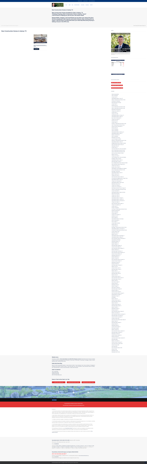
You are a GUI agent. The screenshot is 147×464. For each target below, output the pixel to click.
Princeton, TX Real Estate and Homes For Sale (119, 123)
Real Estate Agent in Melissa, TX (117, 245)
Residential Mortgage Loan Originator (65, 451)
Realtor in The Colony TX (115, 340)
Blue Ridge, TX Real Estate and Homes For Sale (119, 227)
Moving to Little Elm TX (115, 336)
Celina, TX (58, 446)
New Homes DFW (114, 346)
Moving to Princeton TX (115, 263)
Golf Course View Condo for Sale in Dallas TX (119, 319)
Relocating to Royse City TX (116, 183)
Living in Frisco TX (114, 147)
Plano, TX (82, 445)
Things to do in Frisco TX (115, 165)
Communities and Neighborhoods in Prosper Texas (119, 178)
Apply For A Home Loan (116, 82)
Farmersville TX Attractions (116, 101)
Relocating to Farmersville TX (116, 109)
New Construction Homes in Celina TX (118, 176)
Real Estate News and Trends (116, 102)
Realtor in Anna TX (115, 234)
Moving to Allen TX (115, 224)
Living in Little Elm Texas (115, 231)
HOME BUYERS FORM (55, 372)
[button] (40, 38)
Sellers (60, 445)
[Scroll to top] (145, 462)
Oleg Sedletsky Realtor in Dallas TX (117, 116)
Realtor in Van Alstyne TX (116, 312)
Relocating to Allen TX (115, 232)
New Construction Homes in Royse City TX (118, 164)
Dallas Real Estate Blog (57, 363)
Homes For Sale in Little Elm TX (116, 335)
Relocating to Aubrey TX (115, 308)
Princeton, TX (63, 446)
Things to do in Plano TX (115, 119)
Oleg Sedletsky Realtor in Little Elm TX (118, 199)
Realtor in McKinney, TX (115, 249)
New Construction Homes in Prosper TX (118, 293)
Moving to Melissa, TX (115, 242)
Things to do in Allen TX (115, 155)
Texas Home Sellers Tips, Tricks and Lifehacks (119, 148)
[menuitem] (80, 1)
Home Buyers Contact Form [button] (73, 382)
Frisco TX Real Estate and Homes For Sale (118, 169)
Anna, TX (76, 446)
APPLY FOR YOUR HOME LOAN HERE (59, 453)
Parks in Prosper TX (115, 217)
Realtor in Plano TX (115, 298)
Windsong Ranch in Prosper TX (116, 294)
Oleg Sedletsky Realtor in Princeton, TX (118, 115)
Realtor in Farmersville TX (116, 134)
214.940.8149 (56, 456)
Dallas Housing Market (115, 94)
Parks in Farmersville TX (115, 220)
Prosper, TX (55, 446)
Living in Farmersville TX (115, 190)
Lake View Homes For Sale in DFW (117, 343)
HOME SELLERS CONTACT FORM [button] (88, 382)
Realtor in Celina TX (115, 280)
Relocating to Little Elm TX (116, 333)
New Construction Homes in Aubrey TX (118, 311)
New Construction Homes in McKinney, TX (118, 252)
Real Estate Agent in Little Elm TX (117, 332)
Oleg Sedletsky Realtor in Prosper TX (117, 197)
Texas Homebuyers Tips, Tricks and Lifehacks (119, 157)
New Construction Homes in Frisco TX (117, 277)
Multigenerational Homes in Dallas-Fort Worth (119, 143)
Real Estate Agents (115, 339)
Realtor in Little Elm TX (115, 329)
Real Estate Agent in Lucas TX (116, 269)
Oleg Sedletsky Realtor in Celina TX (117, 141)
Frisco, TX (79, 445)
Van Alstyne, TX (80, 446)
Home (2, 25)
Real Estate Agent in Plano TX (116, 301)
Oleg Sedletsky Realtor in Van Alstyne (117, 218)
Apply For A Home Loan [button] (58, 382)
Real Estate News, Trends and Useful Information (61, 367)
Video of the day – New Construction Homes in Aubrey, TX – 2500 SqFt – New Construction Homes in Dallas (40, 46)
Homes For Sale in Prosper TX (116, 291)
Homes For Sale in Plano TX (116, 300)
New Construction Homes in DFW (117, 347)
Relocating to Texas (115, 350)
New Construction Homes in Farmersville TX (118, 238)
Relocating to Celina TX (115, 284)
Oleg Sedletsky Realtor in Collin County (118, 182)
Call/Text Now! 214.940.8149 (64, 20)
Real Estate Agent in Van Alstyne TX (117, 315)
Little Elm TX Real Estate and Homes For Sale (119, 189)
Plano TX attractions (115, 136)
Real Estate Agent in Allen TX (116, 273)
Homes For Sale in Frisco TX (116, 276)
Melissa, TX (72, 446)
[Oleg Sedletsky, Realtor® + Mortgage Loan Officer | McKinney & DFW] (57, 5)
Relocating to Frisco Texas (116, 137)
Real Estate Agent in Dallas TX (116, 322)
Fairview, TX (90, 445)
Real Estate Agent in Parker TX (116, 305)
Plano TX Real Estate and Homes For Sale (118, 150)
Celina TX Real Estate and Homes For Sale (118, 151)
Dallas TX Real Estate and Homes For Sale (118, 108)
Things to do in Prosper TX (116, 185)
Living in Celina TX (114, 122)
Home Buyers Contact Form (117, 85)
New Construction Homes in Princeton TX (118, 259)
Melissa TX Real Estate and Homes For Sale (118, 99)
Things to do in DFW (115, 113)
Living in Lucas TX (114, 206)
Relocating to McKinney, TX (116, 255)
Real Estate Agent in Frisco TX (116, 279)
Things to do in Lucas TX (115, 196)
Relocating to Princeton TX (116, 262)
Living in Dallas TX (114, 213)
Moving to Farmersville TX (116, 210)
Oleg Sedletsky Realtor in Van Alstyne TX (118, 228)
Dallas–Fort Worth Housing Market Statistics (58, 365)
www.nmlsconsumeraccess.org (83, 455)
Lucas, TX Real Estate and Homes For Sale (118, 106)
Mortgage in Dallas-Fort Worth (116, 158)
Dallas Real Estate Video (62, 361)
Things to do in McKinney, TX (116, 204)
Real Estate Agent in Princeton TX (117, 265)
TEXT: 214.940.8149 (55, 371)
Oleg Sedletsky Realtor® (69, 428)
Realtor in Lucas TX (115, 266)
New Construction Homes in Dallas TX (118, 203)
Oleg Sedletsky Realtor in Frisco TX (117, 179)
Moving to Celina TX (115, 283)
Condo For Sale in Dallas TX (116, 326)
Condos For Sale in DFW (115, 318)
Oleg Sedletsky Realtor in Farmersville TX (118, 200)
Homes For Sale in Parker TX (116, 304)
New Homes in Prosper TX (116, 287)
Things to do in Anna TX (115, 175)
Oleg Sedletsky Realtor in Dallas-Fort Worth (118, 192)
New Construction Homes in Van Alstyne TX (118, 314)
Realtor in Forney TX (115, 154)
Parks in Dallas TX (114, 221)
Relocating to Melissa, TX (116, 241)
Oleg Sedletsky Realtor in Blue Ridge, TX (118, 235)
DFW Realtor (114, 297)
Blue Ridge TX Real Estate (116, 171)
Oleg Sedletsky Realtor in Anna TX (117, 172)
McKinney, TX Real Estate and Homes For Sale (119, 140)
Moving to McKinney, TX (115, 256)
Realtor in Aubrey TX (115, 307)
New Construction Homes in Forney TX (118, 144)
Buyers (57, 445)
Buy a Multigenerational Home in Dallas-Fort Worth (119, 162)
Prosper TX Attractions (115, 207)
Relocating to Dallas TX (115, 325)
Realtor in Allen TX (114, 270)
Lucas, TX (86, 445)
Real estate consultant (115, 328)
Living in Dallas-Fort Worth (70, 365)
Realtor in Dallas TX (115, 321)
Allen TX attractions (115, 95)
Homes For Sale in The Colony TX (117, 342)
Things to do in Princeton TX (116, 214)
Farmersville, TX (67, 446)
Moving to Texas (114, 349)
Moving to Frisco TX (115, 120)
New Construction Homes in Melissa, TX (118, 248)
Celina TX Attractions (115, 130)
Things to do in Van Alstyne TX (116, 186)
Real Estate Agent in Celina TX (116, 161)
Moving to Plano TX (115, 127)
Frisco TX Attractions (115, 129)
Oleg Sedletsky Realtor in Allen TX (117, 133)
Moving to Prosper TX (115, 290)
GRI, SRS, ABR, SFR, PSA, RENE (64, 440)
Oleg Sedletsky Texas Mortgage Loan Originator (119, 168)
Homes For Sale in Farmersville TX (117, 126)
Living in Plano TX (114, 112)
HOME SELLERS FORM (55, 373)
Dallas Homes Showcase (115, 193)
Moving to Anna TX (115, 105)
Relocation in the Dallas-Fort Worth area (69, 445)
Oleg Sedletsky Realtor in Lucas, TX (117, 98)
